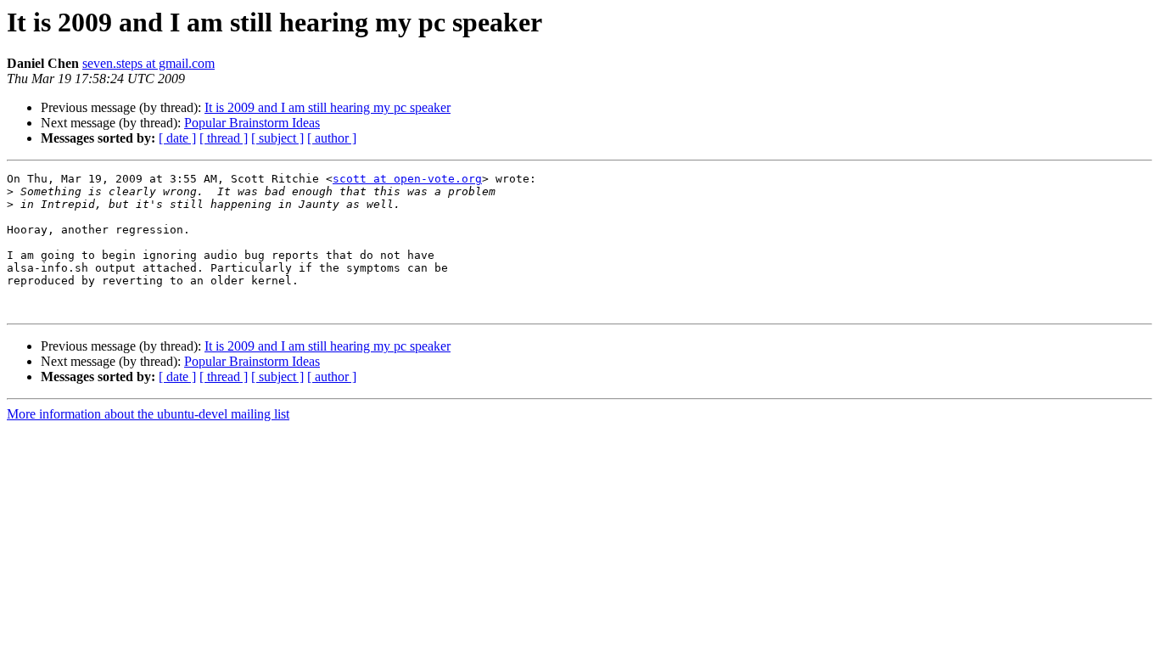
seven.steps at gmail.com (148, 63)
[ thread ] (223, 138)
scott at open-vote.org (407, 178)
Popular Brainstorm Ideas (252, 122)
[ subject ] (277, 138)
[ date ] (177, 138)
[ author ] (331, 138)
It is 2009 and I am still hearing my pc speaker (327, 107)
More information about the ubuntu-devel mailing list (148, 414)
